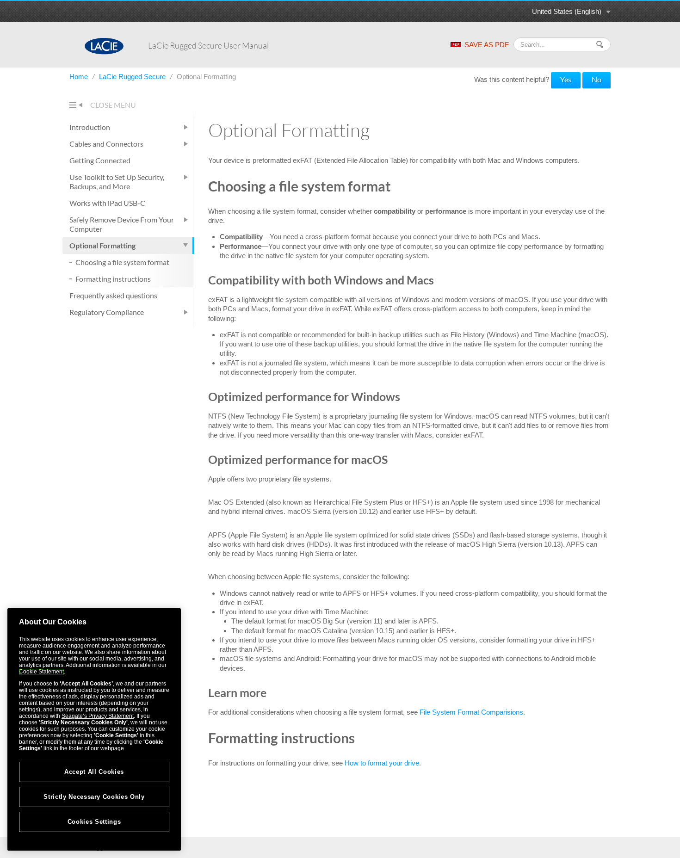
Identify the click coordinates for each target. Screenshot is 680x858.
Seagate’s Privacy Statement (98, 716)
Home (79, 76)
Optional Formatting (102, 245)
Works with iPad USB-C (107, 202)
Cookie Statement (41, 671)
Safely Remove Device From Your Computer (121, 224)
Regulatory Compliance (106, 312)
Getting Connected (99, 160)
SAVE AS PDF (486, 45)
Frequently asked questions (113, 295)
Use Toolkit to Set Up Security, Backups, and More (116, 182)
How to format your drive (382, 763)
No (596, 79)
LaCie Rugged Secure (133, 76)
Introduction (89, 127)
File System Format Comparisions (471, 712)
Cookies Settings (94, 821)
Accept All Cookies (94, 771)
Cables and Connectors (106, 143)
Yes (565, 79)
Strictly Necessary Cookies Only (93, 796)
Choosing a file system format (122, 262)
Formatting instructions (113, 278)
